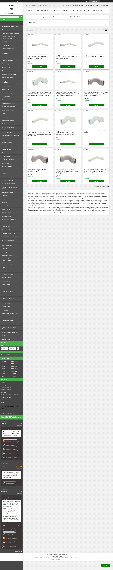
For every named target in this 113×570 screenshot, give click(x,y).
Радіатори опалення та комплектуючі (8, 52)
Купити (40, 66)
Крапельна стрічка (7, 255)
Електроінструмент (7, 142)
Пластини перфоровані (8, 264)
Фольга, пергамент (7, 245)
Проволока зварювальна (9, 223)
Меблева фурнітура (7, 212)
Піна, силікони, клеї (7, 156)
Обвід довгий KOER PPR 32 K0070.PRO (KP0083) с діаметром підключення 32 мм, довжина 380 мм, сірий (38, 56)
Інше (3, 271)
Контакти (66, 10)
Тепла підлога (6, 67)
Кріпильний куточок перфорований (8, 259)
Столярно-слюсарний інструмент (8, 128)
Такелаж (4, 202)
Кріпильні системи (7, 206)
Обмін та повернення (95, 10)
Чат (107, 565)
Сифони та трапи (7, 57)
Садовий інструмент (8, 192)
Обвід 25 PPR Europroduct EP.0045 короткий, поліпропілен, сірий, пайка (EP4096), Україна (67, 171)
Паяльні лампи (6, 226)
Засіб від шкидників (7, 252)
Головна (31, 10)
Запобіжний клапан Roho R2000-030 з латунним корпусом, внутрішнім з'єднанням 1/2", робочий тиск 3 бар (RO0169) (11, 517)
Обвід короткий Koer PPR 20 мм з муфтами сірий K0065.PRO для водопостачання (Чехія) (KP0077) (66, 132)
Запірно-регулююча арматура (10, 33)
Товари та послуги (6, 23)
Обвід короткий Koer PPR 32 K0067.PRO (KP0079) (96, 131)
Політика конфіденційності (71, 557)
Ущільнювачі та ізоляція (9, 219)
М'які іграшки (6, 281)
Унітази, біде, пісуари (8, 77)
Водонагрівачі (6, 30)
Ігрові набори (6, 284)
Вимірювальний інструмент (10, 124)
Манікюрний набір (7, 274)
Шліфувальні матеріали (8, 110)
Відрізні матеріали (7, 89)
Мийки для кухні (6, 45)
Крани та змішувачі (7, 41)
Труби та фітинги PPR (66, 17)
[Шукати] (21, 16)
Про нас (56, 10)
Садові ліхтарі (6, 339)
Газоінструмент (6, 96)
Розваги (4, 288)
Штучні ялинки (6, 303)
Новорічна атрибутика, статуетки (8, 299)
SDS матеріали (6, 117)
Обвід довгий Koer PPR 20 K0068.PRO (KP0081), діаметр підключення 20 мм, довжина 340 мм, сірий (67, 56)
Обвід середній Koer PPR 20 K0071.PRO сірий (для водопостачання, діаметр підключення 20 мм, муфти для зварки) (95, 171)
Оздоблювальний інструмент (10, 135)
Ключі (3, 139)
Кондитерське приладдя (9, 183)
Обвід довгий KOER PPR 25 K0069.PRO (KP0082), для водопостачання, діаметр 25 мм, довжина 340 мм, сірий (67, 93)
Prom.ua (65, 554)
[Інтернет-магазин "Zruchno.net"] (11, 8)
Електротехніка (6, 216)
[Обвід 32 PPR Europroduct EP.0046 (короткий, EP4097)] (40, 159)
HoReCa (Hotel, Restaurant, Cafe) (9, 187)
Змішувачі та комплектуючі (10, 313)
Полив (4, 317)
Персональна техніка (8, 170)
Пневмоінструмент (7, 146)
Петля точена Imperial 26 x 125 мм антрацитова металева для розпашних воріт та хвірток (11, 433)
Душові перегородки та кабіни (11, 332)
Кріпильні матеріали (8, 120)
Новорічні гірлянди (7, 291)
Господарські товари (8, 159)
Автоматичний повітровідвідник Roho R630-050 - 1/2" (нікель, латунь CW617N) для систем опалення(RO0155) (11, 504)
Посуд (4, 173)
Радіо (3, 267)
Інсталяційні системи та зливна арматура (8, 37)
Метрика (4, 199)
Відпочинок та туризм (8, 93)
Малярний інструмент (8, 132)
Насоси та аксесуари (8, 48)
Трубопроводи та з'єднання (10, 71)
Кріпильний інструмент (8, 106)
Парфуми (4, 248)
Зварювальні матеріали (9, 103)
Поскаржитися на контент (57, 557)
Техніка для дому (7, 166)
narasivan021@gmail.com (8, 413)
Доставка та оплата (79, 10)
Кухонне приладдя (7, 177)
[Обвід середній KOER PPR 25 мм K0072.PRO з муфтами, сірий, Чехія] (96, 44)
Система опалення (7, 60)
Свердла (4, 113)
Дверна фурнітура (7, 209)
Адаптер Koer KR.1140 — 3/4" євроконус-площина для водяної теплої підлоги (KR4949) (11, 511)
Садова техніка (6, 149)
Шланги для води (7, 306)
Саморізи (4, 195)
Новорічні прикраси (7, 295)
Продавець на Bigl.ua (56, 556)
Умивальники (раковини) (9, 74)
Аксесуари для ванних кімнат (10, 26)
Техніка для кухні (7, 163)
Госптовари (5, 310)
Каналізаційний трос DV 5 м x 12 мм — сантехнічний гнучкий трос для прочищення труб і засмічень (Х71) (11, 475)
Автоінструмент (6, 86)
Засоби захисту (6, 100)
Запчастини (5, 153)
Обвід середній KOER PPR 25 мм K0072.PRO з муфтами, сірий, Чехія (94, 55)
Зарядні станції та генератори (10, 233)
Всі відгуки (17, 551)
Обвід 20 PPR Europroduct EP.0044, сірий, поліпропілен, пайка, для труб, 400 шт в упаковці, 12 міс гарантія (96, 93)
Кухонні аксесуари (7, 180)
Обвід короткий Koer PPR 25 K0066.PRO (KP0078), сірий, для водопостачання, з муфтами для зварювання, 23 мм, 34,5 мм (39, 94)
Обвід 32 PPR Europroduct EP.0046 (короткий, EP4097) (37, 170)
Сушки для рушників (8, 64)
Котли (4, 335)
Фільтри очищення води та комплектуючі (10, 81)
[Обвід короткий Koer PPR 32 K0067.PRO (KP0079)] (96, 120)
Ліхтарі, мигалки (6, 277)
